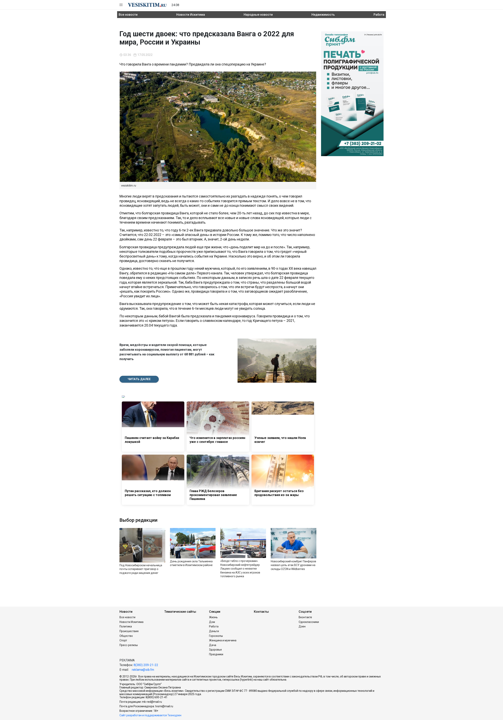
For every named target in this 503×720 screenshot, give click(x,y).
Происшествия (129, 631)
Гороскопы (216, 635)
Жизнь (213, 617)
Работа (379, 14)
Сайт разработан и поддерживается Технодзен (150, 715)
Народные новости (258, 14)
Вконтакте (305, 617)
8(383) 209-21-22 (146, 665)
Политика (125, 626)
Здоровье (215, 649)
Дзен (302, 626)
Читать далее (139, 379)
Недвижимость (323, 14)
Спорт (123, 640)
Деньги (214, 631)
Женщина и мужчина (222, 640)
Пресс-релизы (128, 645)
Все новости (128, 14)
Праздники (216, 654)
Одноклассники (309, 622)
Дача (212, 645)
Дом (212, 622)
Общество (126, 635)
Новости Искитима (190, 14)
